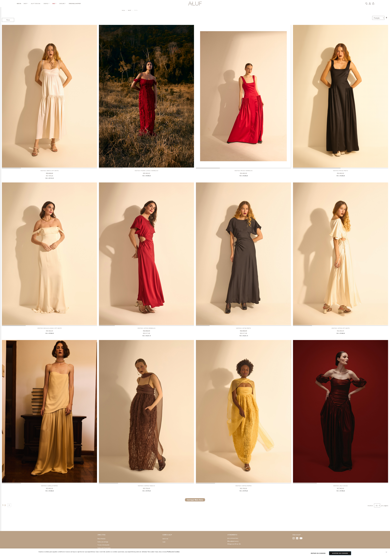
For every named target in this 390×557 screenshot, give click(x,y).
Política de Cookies (173, 552)
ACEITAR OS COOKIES (340, 553)
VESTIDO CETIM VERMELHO (146, 328)
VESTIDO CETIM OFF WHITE (341, 328)
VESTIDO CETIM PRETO (243, 328)
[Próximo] (9, 505)
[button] (14, 325)
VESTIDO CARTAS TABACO (146, 486)
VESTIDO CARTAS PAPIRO (243, 486)
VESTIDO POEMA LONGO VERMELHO (146, 170)
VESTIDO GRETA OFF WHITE (49, 170)
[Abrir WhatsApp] (385, 552)
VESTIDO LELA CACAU (340, 486)
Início (123, 10)
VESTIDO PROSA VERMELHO (244, 170)
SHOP (129, 10)
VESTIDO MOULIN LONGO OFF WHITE (49, 328)
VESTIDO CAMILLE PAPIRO (49, 486)
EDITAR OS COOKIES (318, 553)
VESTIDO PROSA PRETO (340, 170)
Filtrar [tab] (8, 20)
